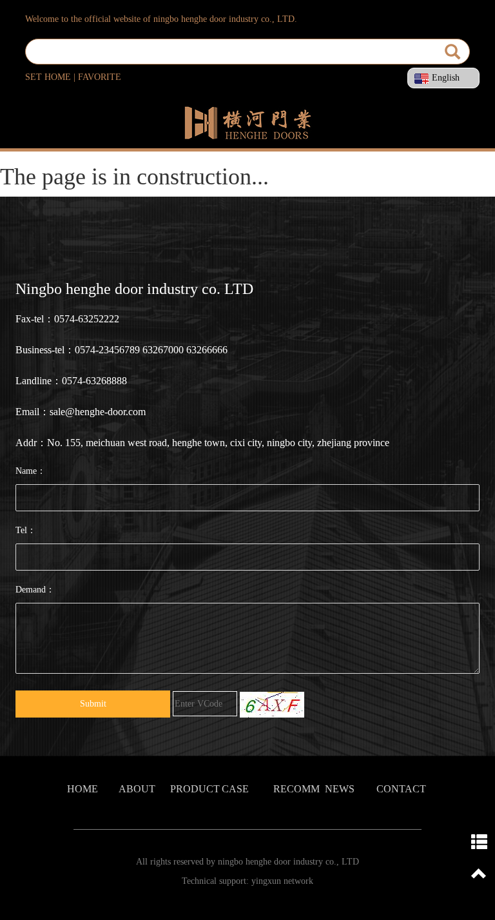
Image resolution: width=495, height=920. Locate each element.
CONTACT (401, 788)
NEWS (339, 788)
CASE (235, 788)
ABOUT (137, 788)
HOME (82, 788)
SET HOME (48, 77)
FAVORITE (99, 77)
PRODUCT (195, 788)
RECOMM (296, 788)
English (446, 78)
